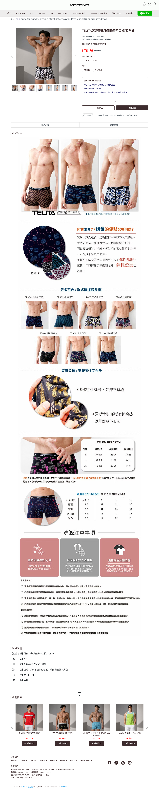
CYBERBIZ (64, 787)
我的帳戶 (33, 760)
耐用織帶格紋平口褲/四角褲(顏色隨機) (96, 734)
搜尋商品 (14, 760)
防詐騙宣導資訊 (86, 760)
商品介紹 (45, 125)
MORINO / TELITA (46, 13)
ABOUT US (20, 13)
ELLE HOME (63, 13)
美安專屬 (129, 13)
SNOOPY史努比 (79, 13)
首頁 (9, 13)
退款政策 (43, 760)
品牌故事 (23, 760)
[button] (75, 56)
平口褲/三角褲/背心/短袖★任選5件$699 (99, 85)
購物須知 (63, 760)
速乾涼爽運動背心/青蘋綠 (130, 733)
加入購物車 (98, 108)
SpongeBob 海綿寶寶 (98, 13)
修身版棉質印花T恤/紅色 (29, 733)
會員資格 (73, 760)
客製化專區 (116, 13)
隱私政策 (53, 760)
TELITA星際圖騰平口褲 (63, 733)
